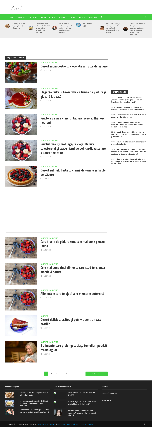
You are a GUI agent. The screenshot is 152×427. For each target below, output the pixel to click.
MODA (43, 17)
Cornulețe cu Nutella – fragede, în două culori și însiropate (19, 26)
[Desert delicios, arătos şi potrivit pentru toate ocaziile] (21, 325)
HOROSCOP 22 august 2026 (90, 25)
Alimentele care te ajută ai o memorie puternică (72, 293)
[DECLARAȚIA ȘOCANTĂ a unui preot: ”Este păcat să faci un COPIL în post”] (60, 404)
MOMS (73, 17)
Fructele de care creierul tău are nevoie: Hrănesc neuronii (72, 120)
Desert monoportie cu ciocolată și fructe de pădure (74, 66)
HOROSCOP (93, 17)
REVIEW (82, 17)
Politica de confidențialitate (67, 424)
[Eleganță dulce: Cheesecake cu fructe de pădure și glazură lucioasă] (21, 98)
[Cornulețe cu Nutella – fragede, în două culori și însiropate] (7, 26)
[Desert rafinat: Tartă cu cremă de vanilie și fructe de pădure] (21, 176)
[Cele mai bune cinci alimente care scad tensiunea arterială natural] (21, 273)
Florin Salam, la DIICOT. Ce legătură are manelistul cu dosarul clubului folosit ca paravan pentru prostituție (137, 29)
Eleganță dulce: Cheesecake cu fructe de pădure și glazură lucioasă (73, 94)
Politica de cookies (87, 424)
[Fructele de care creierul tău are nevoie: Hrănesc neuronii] (21, 124)
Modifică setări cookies (46, 424)
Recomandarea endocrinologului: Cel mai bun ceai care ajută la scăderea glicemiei (66, 28)
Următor (96, 374)
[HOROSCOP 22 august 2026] (78, 25)
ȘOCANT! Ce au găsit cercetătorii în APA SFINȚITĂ (81, 394)
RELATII (52, 17)
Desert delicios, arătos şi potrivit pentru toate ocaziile (70, 321)
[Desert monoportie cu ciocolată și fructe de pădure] (21, 72)
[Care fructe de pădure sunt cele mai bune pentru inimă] (21, 247)
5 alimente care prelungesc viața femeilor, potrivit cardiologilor (73, 347)
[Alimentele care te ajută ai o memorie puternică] (21, 299)
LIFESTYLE (11, 17)
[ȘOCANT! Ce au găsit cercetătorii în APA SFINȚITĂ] (60, 395)
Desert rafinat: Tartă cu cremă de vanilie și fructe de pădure (73, 172)
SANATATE (22, 17)
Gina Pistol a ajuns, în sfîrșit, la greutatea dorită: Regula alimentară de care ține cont (113, 28)
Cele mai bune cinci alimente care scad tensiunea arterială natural (72, 269)
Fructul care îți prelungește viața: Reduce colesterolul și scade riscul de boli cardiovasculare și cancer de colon (73, 148)
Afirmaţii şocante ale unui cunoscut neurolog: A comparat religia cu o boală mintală (82, 413)
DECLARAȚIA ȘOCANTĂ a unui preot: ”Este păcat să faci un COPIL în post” (82, 403)
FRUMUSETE (63, 17)
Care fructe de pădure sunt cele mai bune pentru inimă (72, 243)
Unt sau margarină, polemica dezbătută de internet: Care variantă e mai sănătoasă (43, 28)
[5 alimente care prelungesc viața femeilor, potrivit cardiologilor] (21, 351)
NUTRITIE (34, 17)
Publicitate (106, 400)
